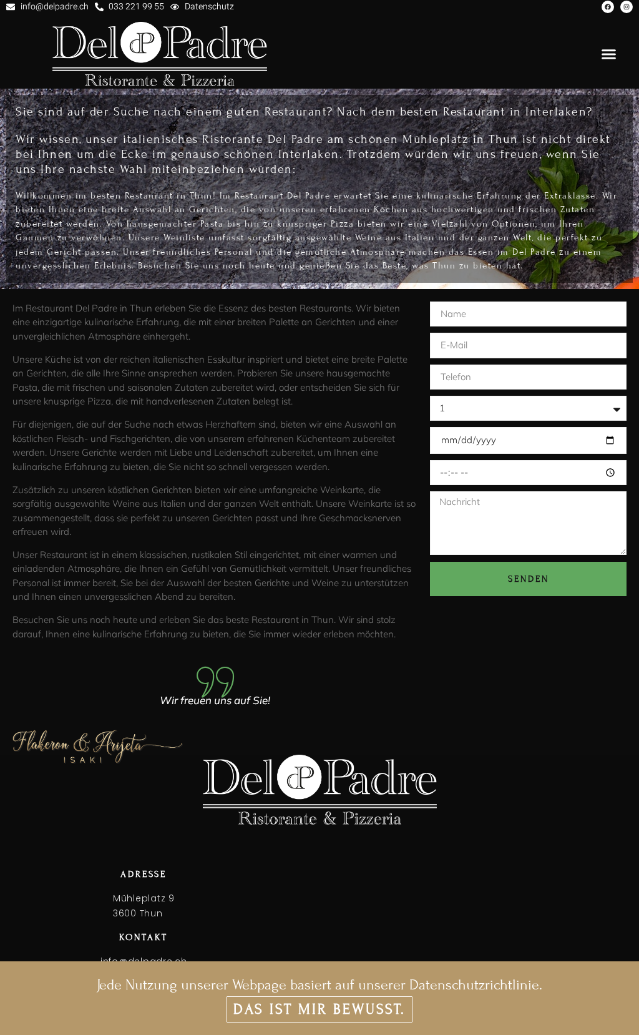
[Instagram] (626, 7)
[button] (609, 54)
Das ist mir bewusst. (319, 1009)
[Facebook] (608, 7)
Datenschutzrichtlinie (474, 984)
